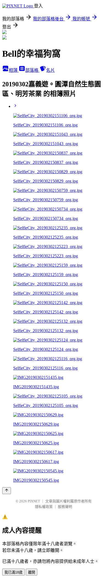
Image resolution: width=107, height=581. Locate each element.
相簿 (14, 70)
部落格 (32, 70)
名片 (50, 70)
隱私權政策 (44, 507)
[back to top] (6, 490)
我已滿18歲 (13, 572)
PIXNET (34, 501)
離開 (31, 572)
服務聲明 (65, 507)
